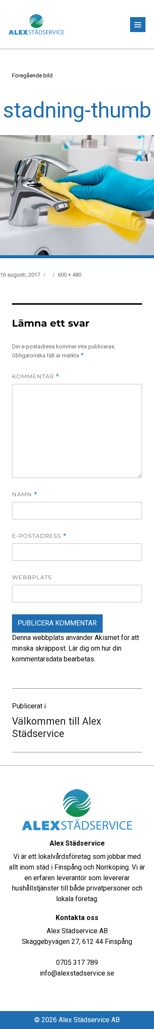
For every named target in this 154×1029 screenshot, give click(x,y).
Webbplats (32, 577)
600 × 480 (69, 274)
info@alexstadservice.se (77, 973)
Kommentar (35, 376)
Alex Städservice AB (89, 1020)
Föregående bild (32, 75)
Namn (25, 494)
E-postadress (39, 536)
